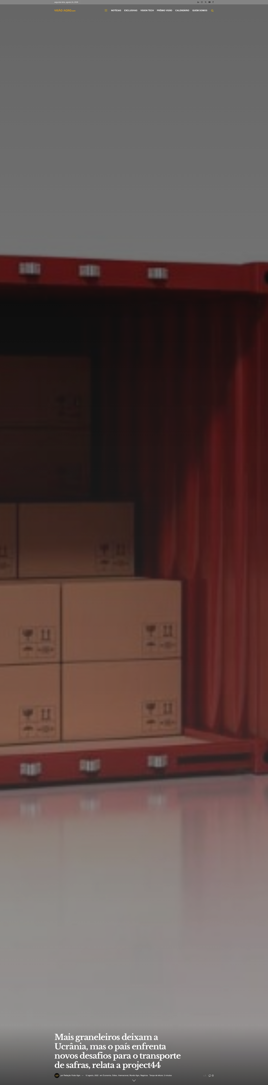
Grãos (114, 1075)
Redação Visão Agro (72, 1075)
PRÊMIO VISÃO (164, 10)
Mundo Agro (134, 1075)
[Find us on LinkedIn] (198, 2)
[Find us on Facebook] (213, 2)
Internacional (123, 1075)
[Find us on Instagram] (202, 2)
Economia (107, 1075)
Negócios (144, 1075)
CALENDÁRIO (182, 10)
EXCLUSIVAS (130, 10)
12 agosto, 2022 (91, 1075)
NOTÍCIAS (116, 10)
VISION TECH (147, 10)
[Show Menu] (106, 10)
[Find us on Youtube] (209, 2)
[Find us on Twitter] (206, 2)
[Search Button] (212, 10)
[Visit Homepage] (64, 10)
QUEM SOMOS (199, 10)
